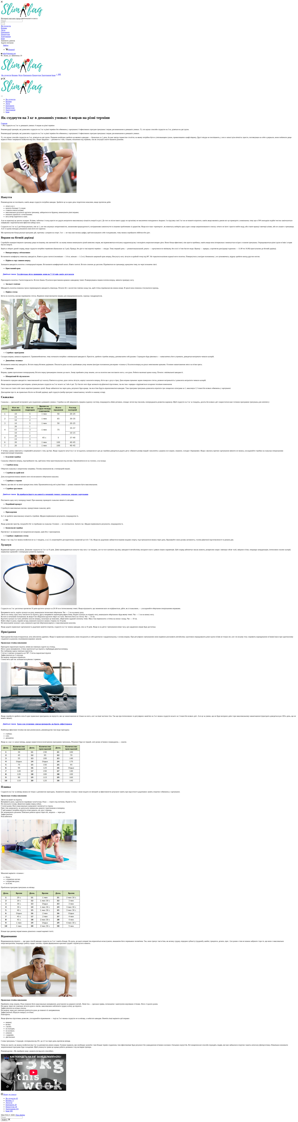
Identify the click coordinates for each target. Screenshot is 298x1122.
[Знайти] (3, 23)
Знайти (4, 1120)
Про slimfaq (20, 1115)
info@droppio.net (9, 54)
